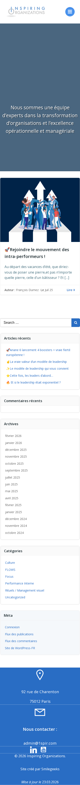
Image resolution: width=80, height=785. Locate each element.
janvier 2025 (13, 512)
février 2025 (13, 505)
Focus (9, 576)
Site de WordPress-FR (20, 648)
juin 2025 (11, 484)
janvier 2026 (13, 443)
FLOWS (10, 570)
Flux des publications (19, 634)
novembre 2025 (16, 456)
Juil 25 (49, 290)
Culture (10, 563)
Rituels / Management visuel (24, 590)
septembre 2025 (16, 470)
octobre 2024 (14, 533)
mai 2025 (11, 491)
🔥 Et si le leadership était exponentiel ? (33, 382)
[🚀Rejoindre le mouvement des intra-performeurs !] (40, 209)
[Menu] (70, 11)
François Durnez (27, 290)
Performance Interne (19, 583)
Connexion (12, 627)
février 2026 (13, 436)
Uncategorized (15, 597)
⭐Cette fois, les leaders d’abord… (29, 375)
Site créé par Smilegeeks (40, 769)
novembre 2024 (16, 526)
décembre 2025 (16, 450)
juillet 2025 (12, 477)
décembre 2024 (16, 519)
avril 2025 (11, 498)
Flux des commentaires (21, 641)
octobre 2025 (14, 463)
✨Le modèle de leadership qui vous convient (37, 368)
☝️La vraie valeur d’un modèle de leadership (36, 362)
